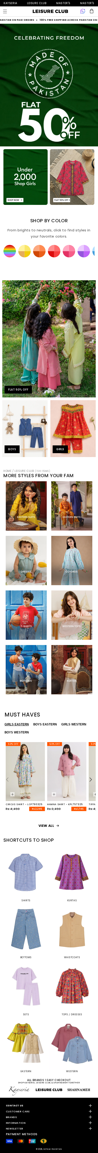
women (63, 3)
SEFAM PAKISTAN (53, 1149)
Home (7, 471)
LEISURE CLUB (32, 471)
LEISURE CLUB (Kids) (36, 3)
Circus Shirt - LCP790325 (24, 804)
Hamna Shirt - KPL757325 (65, 804)
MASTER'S (87, 3)
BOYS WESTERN (17, 732)
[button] (5, 11)
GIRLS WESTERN (73, 724)
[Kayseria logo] (50, 11)
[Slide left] (7, 780)
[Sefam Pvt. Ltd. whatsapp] (82, 11)
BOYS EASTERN (45, 724)
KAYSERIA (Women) (10, 3)
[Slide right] (91, 780)
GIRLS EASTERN (17, 724)
